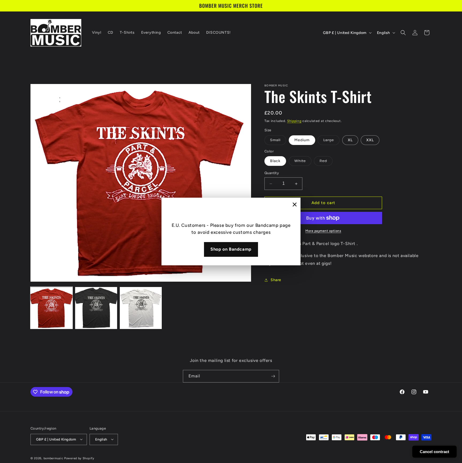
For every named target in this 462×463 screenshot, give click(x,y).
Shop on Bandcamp (231, 249)
